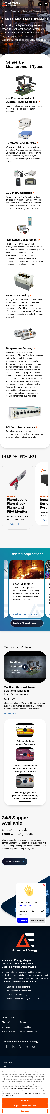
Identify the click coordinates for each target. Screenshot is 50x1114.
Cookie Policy (27, 1093)
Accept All (25, 1100)
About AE (6, 1022)
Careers (23, 1022)
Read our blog (24, 905)
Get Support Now (13, 861)
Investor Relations (28, 1027)
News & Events (8, 1032)
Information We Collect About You (17, 1088)
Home (5, 11)
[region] (25, 1091)
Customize (25, 1111)
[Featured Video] (25, 667)
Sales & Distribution (28, 1032)
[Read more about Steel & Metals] (26, 569)
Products (15, 11)
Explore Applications (25, 623)
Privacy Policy (7, 1062)
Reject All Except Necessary (25, 1106)
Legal (4, 1066)
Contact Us (7, 1027)
